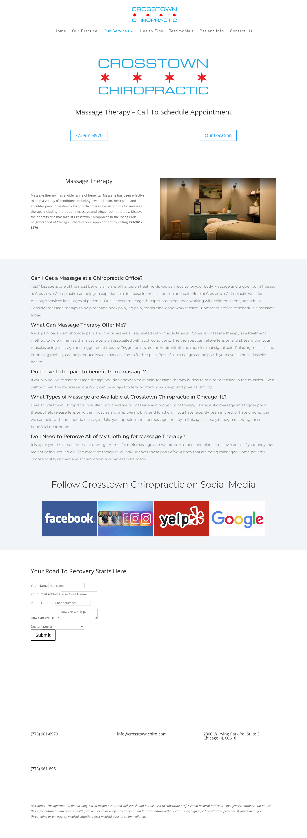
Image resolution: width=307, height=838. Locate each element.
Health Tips (151, 32)
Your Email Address (45, 594)
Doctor (36, 626)
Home (60, 32)
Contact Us (241, 32)
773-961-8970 (88, 135)
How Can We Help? (45, 618)
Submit (43, 635)
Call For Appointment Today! (153, 791)
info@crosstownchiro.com (142, 734)
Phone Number (42, 602)
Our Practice (85, 32)
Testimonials (181, 32)
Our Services (116, 32)
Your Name (39, 585)
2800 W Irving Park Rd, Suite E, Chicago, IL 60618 (232, 736)
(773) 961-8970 (44, 734)
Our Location (218, 135)
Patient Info (212, 32)
